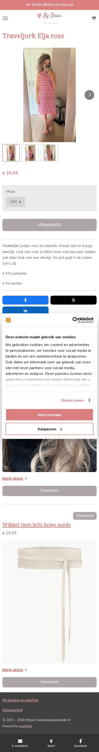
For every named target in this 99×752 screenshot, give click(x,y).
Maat (10, 192)
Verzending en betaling (20, 700)
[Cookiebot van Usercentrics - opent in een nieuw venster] (72, 320)
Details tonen (72, 400)
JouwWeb (25, 726)
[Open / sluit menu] (5, 18)
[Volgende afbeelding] (89, 95)
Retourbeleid (12, 710)
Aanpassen (46, 429)
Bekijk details (12, 479)
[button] (11, 152)
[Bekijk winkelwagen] (93, 18)
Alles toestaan (50, 415)
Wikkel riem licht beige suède (36, 524)
